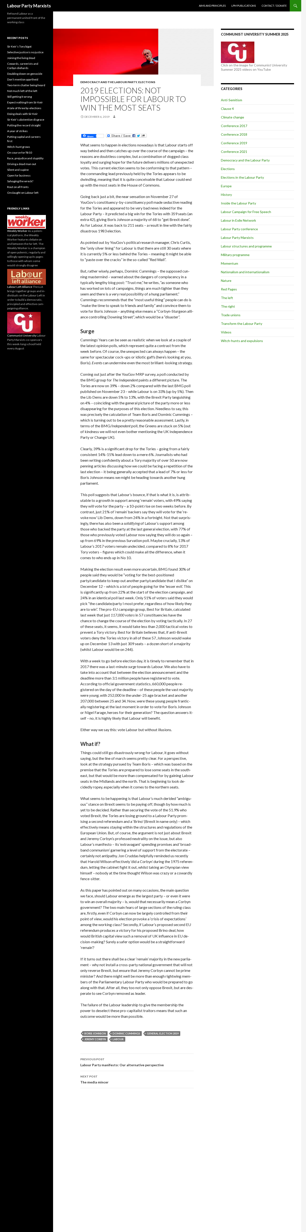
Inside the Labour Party (238, 203)
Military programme (235, 255)
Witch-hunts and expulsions (242, 341)
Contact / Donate (274, 5)
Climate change (232, 117)
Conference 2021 (234, 152)
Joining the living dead (21, 58)
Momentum (229, 263)
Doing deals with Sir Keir (22, 114)
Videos (226, 332)
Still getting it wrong (19, 96)
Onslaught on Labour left (22, 192)
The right (228, 306)
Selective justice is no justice (25, 52)
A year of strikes (17, 131)
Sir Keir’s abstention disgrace (25, 119)
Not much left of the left (22, 91)
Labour (118, 1039)
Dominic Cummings (126, 1033)
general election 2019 (163, 1033)
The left (227, 298)
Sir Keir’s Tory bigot (19, 46)
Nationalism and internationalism (245, 272)
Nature (226, 281)
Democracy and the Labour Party (108, 82)
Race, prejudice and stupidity (25, 158)
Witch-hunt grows (18, 147)
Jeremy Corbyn (95, 1039)
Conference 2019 (234, 143)
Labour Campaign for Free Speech (246, 212)
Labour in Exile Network (238, 220)
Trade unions (230, 315)
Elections (146, 82)
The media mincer (94, 1079)
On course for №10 (19, 152)
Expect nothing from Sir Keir (25, 102)
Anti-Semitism (231, 100)
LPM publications (243, 5)
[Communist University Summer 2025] (237, 52)
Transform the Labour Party (241, 323)
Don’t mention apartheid (22, 79)
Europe (226, 186)
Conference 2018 (234, 134)
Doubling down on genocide (24, 73)
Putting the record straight (24, 125)
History (226, 195)
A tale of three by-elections (24, 108)
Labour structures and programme (246, 246)
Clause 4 (227, 109)
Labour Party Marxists (29, 5)
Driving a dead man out (21, 164)
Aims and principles (212, 5)
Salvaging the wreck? (20, 181)
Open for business (19, 175)
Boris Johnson (95, 1033)
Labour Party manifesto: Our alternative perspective (122, 1062)
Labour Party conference (239, 229)
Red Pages (229, 289)
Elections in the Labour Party (242, 177)
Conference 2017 (234, 126)
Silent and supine (18, 169)
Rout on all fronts (18, 187)
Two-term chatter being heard (26, 85)
